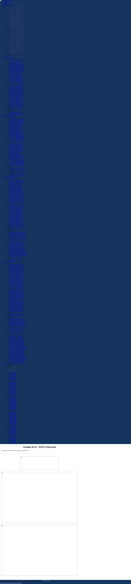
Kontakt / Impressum (5, 583)
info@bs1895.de (46, 580)
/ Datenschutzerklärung (15, 583)
